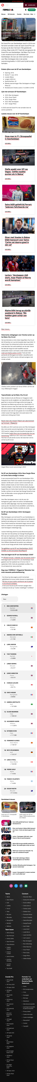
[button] (30, 5)
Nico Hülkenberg (27, 944)
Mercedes (13, 618)
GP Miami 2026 (9, 991)
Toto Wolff (9, 968)
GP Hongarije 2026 (10, 1024)
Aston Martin (14, 743)
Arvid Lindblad (27, 903)
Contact (25, 1023)
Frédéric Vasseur (9, 948)
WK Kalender (11, 14)
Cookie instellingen (28, 1017)
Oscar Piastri (26, 950)
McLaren (12, 666)
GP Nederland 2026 (10, 1029)
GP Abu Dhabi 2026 (10, 1074)
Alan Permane (10, 935)
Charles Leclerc (27, 908)
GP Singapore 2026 (10, 1047)
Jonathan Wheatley (9, 960)
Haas (11, 714)
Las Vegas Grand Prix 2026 (9, 1066)
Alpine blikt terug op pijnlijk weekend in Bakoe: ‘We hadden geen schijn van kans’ (18, 314)
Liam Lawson (26, 938)
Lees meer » (8, 143)
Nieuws (3, 14)
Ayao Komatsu (10, 941)
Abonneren (32, 10)
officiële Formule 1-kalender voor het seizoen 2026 (18, 558)
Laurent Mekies (9, 964)
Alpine (12, 772)
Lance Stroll (26, 929)
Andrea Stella (10, 938)
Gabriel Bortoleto (27, 920)
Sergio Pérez (26, 955)
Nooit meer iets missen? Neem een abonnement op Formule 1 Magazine (17, 422)
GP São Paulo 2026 (10, 1061)
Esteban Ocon (26, 911)
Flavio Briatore (10, 944)
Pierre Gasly (26, 952)
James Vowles (10, 956)
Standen (19, 14)
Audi (11, 704)
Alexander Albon (27, 897)
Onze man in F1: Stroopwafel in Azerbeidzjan (18, 137)
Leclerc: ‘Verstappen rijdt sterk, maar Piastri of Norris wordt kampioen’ (18, 278)
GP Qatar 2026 (10, 1071)
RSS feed (25, 998)
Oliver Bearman (27, 947)
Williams (12, 627)
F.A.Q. (24, 992)
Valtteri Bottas (27, 958)
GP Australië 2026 (10, 980)
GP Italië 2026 (10, 1033)
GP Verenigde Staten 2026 (10, 1051)
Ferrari (12, 675)
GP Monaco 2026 (10, 1000)
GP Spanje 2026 (9, 1036)
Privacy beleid (26, 1011)
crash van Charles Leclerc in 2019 (11, 353)
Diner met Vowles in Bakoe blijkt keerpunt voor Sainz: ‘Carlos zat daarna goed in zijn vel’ (17, 241)
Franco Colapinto (27, 917)
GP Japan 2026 (10, 987)
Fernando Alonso (27, 914)
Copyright (25, 1026)
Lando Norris (26, 932)
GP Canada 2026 (9, 995)
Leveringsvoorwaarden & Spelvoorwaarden (29, 1007)
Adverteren (26, 1001)
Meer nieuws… (5, 329)
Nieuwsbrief (26, 1020)
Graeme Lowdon (9, 952)
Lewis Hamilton (27, 935)
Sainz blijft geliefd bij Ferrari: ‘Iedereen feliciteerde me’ (18, 206)
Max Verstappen (28, 14)
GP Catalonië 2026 (10, 1004)
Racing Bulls (13, 647)
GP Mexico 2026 (9, 1056)
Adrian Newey (10, 933)
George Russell (27, 923)
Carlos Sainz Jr (27, 906)
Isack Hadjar (26, 926)
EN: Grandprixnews (28, 989)
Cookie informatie (27, 1014)
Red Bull (12, 608)
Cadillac (9, 906)
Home (24, 986)
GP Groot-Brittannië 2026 (9, 1014)
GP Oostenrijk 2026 (10, 1009)
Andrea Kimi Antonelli (28, 900)
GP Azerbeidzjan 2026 (10, 1042)
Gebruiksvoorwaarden (29, 1004)
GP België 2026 (9, 1020)
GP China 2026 (10, 984)
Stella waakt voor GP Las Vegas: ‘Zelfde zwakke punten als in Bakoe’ (16, 172)
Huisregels (26, 995)
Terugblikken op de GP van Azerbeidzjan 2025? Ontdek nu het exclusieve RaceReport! (17, 549)
